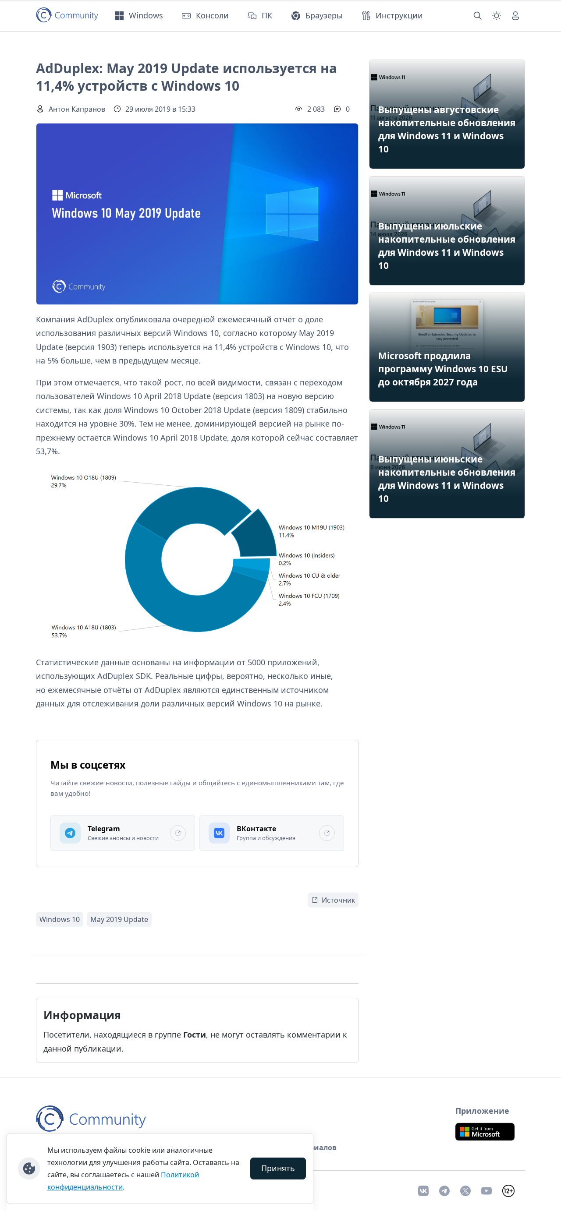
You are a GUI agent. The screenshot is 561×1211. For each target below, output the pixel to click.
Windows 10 (59, 919)
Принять (278, 1168)
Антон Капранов (77, 109)
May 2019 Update (119, 919)
